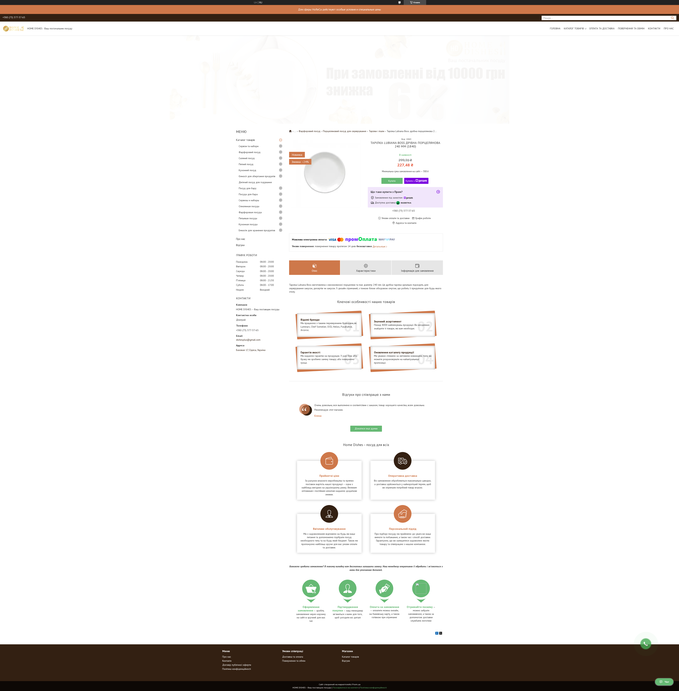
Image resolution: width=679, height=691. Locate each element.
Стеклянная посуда (249, 206)
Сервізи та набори (249, 146)
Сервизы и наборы (249, 200)
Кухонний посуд (247, 170)
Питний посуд (246, 164)
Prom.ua (356, 684)
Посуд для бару (247, 188)
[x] (440, 633)
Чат (667, 681)
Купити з (410, 180)
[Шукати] (672, 18)
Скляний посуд (247, 158)
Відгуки (240, 245)
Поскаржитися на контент (345, 687)
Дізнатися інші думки (366, 428)
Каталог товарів (574, 28)
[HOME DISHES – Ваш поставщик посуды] (13, 28)
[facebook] (436, 633)
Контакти (654, 28)
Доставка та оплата (292, 656)
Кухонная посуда (248, 224)
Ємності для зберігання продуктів (257, 176)
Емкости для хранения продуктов (257, 230)
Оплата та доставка (601, 28)
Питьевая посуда (248, 218)
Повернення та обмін (631, 28)
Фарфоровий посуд (249, 152)
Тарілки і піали (376, 131)
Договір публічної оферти (236, 664)
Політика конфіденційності (236, 668)
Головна (555, 28)
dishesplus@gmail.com (248, 339)
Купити (392, 180)
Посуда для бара (248, 194)
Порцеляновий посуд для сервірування (344, 131)
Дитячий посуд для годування (255, 182)
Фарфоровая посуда (250, 212)
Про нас (669, 28)
